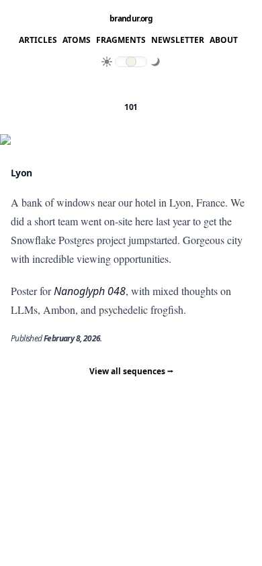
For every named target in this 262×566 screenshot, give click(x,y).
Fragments (121, 40)
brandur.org (131, 18)
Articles (38, 40)
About (224, 40)
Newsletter (177, 40)
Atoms (76, 40)
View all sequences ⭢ (131, 371)
